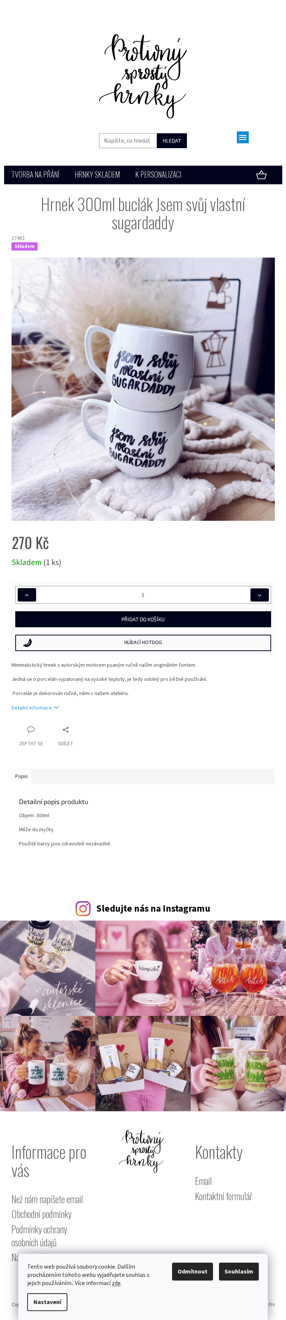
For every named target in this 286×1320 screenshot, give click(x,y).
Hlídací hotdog (143, 642)
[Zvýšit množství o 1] (27, 595)
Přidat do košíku (143, 619)
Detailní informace (32, 708)
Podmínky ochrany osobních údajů (39, 1236)
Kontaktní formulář (223, 1196)
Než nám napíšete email (47, 1199)
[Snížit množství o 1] (259, 595)
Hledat (172, 140)
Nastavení (47, 1302)
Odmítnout (192, 1272)
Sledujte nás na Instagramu (153, 908)
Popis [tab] (21, 776)
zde (116, 1283)
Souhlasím (239, 1272)
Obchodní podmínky (42, 1214)
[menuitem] (35, 175)
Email (203, 1180)
